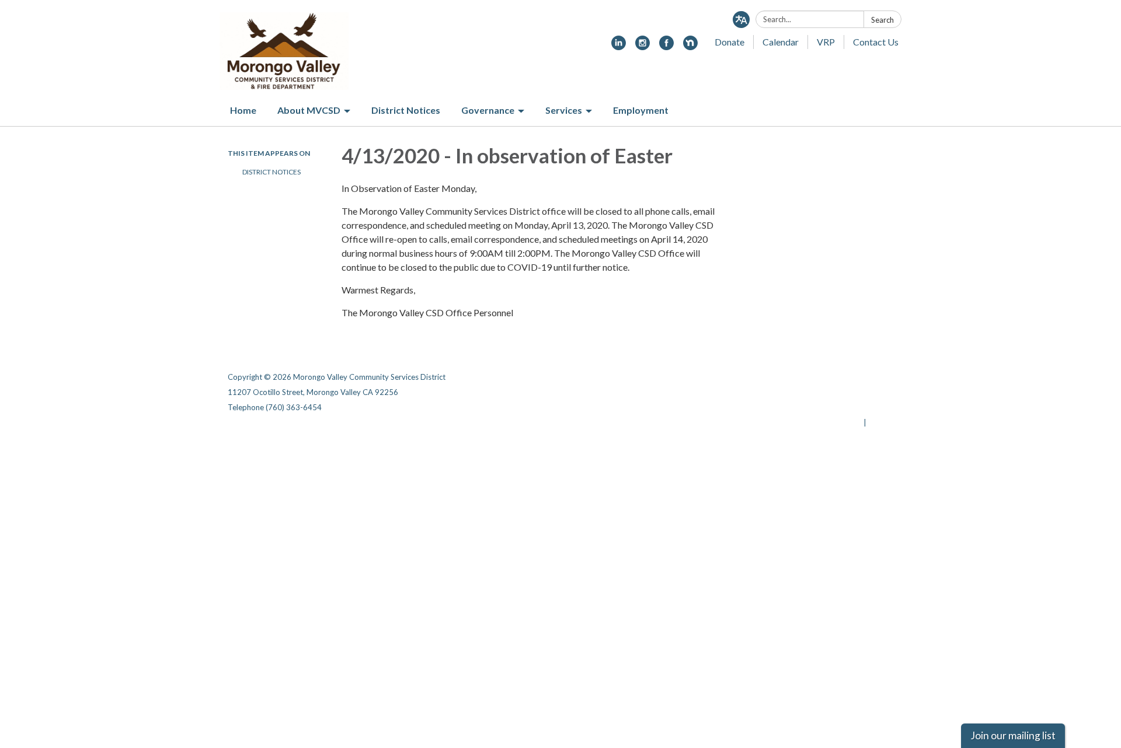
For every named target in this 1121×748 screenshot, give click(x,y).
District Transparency (852, 392)
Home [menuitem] (243, 110)
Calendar (781, 41)
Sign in (880, 422)
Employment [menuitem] (641, 110)
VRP (826, 41)
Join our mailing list (1013, 735)
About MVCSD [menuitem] (308, 110)
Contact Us (876, 41)
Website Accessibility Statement (831, 407)
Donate (729, 41)
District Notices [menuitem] (405, 110)
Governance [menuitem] (487, 110)
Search (882, 20)
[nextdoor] (690, 46)
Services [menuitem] (563, 110)
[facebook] (666, 46)
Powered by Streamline (819, 422)
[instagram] (642, 46)
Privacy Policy (868, 377)
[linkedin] (618, 46)
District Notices (271, 171)
